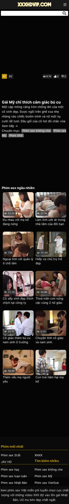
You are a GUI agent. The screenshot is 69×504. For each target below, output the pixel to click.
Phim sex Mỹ (43, 476)
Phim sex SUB (10, 455)
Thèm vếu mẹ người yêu (16, 379)
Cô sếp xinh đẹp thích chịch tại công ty (18, 300)
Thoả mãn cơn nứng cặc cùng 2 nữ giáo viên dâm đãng (49, 301)
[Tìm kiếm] (64, 13)
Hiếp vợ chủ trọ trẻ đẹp (49, 261)
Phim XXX (16, 135)
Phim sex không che (36, 131)
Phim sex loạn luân (14, 476)
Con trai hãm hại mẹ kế (50, 379)
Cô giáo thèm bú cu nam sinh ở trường (16, 340)
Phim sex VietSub (47, 483)
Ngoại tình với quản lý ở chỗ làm (18, 261)
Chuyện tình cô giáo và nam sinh (49, 340)
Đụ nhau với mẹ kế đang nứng (16, 222)
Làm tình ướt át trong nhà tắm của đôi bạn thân (50, 222)
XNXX (38, 455)
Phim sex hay (10, 469)
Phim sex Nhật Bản (14, 483)
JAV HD (6, 462)
